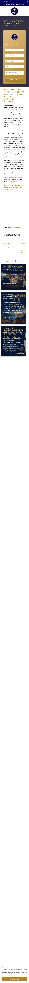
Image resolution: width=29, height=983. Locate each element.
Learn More (20, 287)
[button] (26, 965)
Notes (7, 69)
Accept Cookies (14, 979)
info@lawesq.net (13, 181)
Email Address (10, 58)
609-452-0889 (10, 4)
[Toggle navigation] (27, 2)
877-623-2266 (20, 4)
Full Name (8, 47)
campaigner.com (16, 227)
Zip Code (8, 64)
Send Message (14, 80)
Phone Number (9, 53)
